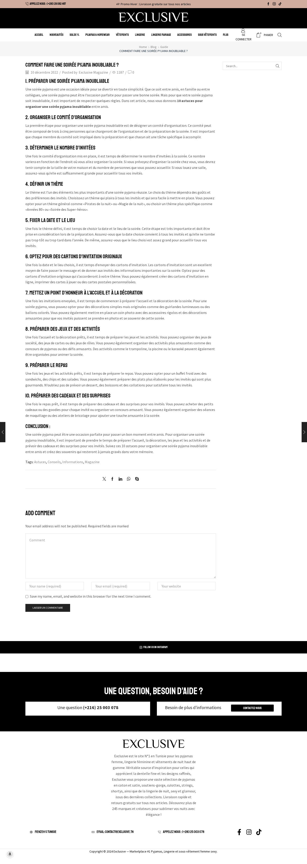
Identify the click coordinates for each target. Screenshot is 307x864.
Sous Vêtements (207, 35)
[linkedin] (120, 479)
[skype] (136, 479)
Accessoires (184, 35)
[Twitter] (105, 479)
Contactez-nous (252, 708)
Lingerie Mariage (161, 35)
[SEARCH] (277, 66)
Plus (225, 35)
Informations (72, 462)
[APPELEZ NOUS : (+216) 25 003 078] (160, 832)
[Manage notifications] (9, 854)
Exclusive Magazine (93, 72)
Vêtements (122, 35)
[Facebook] (268, 4)
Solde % (74, 35)
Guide (164, 47)
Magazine (92, 462)
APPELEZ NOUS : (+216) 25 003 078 (183, 832)
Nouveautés (56, 35)
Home (143, 47)
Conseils (54, 462)
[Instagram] (274, 4)
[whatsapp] (129, 479)
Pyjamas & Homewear (97, 35)
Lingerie (140, 35)
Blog (154, 47)
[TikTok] (280, 4)
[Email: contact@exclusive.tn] (94, 832)
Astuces (40, 462)
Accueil (39, 35)
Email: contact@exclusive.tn (115, 832)
